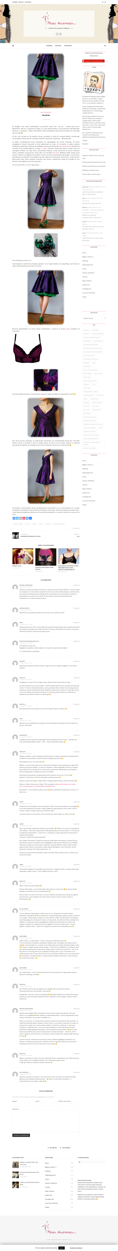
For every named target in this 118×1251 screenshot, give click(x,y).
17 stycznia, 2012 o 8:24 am (25, 587)
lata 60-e (34, 524)
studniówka (47, 524)
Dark (57, 153)
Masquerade (97, 409)
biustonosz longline (18, 524)
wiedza (84, 297)
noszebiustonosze (90, 417)
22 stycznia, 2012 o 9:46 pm (25, 969)
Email (37, 1101)
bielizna (86, 333)
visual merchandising (88, 293)
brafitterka (87, 373)
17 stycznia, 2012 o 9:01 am (25, 610)
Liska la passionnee (65, 146)
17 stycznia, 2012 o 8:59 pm (25, 753)
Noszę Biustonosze (90, 420)
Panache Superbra (90, 428)
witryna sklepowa (90, 448)
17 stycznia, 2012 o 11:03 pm (25, 803)
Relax (101, 428)
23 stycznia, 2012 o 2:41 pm (25, 986)
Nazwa (14, 1101)
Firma (85, 399)
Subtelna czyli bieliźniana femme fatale (93, 166)
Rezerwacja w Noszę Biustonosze (94, 61)
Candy (45, 148)
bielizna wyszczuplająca (92, 337)
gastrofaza (94, 399)
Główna (15, 2)
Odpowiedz (77, 585)
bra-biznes (87, 366)
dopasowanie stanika (91, 391)
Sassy (68, 329)
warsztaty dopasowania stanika (92, 443)
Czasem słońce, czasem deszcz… (91, 174)
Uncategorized (46, 112)
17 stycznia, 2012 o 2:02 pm (25, 679)
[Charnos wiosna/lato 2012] (15, 535)
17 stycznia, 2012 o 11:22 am (25, 624)
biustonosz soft (89, 355)
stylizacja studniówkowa (58, 524)
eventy (84, 269)
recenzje (84, 277)
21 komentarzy (76, 528)
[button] (67, 1247)
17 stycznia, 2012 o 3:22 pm (25, 706)
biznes (84, 253)
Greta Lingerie (97, 402)
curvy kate (87, 388)
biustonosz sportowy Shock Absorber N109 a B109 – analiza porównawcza (68, 567)
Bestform (95, 330)
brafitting (85, 261)
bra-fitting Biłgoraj (90, 370)
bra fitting (98, 373)
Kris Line (86, 409)
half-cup (86, 406)
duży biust (100, 395)
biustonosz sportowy (91, 359)
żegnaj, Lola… (17, 566)
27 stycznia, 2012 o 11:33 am (25, 1055)
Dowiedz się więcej (76, 1248)
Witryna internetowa (64, 1101)
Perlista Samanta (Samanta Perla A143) (93, 162)
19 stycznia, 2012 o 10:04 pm (25, 910)
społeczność (86, 285)
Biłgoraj (86, 362)
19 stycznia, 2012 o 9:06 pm (25, 866)
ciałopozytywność (87, 265)
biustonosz (87, 341)
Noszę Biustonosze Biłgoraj (93, 424)
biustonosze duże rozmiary (93, 348)
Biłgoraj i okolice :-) (88, 257)
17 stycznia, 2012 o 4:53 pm (25, 720)
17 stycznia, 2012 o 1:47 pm (25, 663)
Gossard (27, 524)
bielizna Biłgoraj (98, 333)
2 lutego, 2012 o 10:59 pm (25, 1074)
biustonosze (98, 341)
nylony (40, 524)
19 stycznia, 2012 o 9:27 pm (25, 883)
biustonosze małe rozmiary (93, 352)
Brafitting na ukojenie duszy (90, 170)
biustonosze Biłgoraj (91, 344)
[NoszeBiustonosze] (59, 19)
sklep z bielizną (86, 281)
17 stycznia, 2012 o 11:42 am (25, 643)
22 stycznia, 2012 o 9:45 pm (25, 938)
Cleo (94, 384)
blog (94, 362)
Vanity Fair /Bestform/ (91, 435)
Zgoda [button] (61, 1248)
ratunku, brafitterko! (88, 273)
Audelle (86, 330)
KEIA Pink (96, 406)
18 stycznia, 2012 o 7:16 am (25, 825)
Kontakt (21, 2)
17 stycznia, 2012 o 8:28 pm (25, 737)
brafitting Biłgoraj (90, 380)
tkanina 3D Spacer (90, 431)
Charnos (86, 384)
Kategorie (28, 2)
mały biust (87, 413)
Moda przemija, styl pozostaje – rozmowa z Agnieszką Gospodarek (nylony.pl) (93, 210)
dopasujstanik (88, 395)
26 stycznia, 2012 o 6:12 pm (25, 1010)
